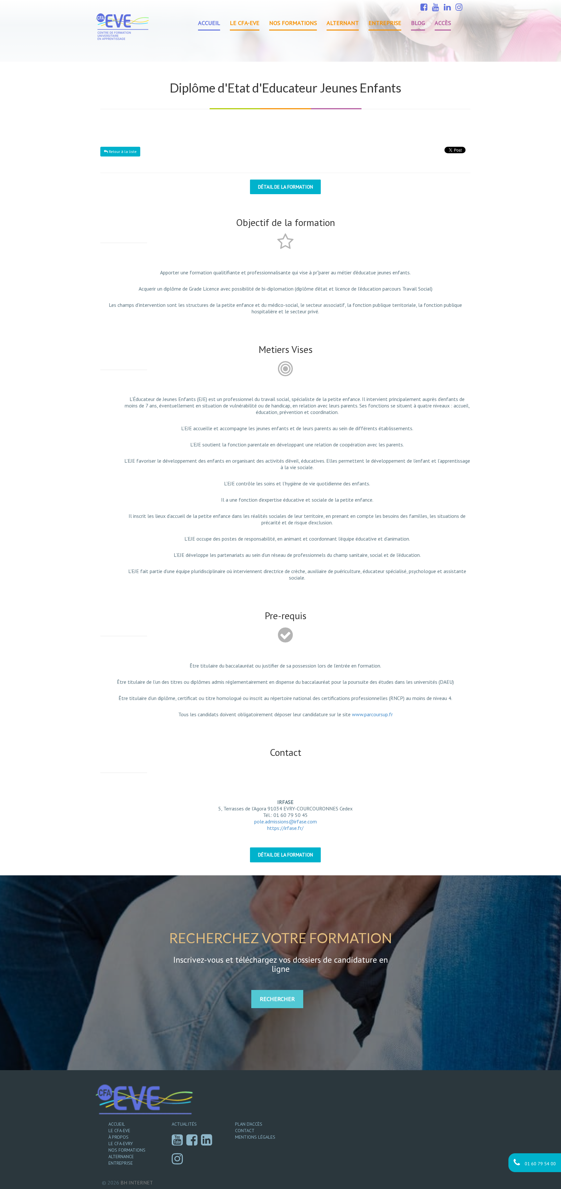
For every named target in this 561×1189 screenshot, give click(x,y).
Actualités (184, 1124)
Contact (245, 1130)
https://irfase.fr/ (285, 828)
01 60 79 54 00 (539, 1164)
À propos (118, 1137)
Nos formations (293, 23)
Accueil (209, 23)
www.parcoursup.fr (372, 714)
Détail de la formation (285, 187)
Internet (136, 1182)
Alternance (121, 1156)
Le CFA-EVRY (120, 1143)
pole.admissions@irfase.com (285, 821)
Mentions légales (255, 1137)
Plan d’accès (248, 1124)
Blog (418, 23)
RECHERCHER (277, 999)
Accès (443, 23)
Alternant (343, 23)
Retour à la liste (122, 151)
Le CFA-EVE (244, 23)
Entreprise (384, 23)
